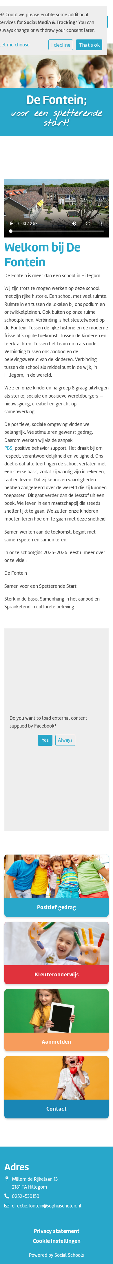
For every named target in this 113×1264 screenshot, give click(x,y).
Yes (45, 740)
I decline (60, 44)
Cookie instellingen (57, 1241)
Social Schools (69, 1255)
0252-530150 (25, 1196)
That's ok (89, 44)
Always (65, 740)
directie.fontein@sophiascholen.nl (46, 1206)
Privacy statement (56, 1231)
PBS (8, 448)
